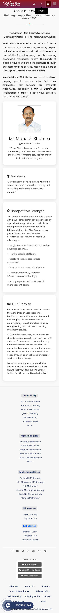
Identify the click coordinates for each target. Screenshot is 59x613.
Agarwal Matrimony (30, 401)
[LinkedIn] (28, 551)
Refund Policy (14, 596)
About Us (30, 586)
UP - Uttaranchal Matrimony (30, 482)
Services (47, 596)
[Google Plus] (39, 551)
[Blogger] (45, 551)
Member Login (30, 531)
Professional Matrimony (30, 457)
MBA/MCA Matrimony (30, 453)
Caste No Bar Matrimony (30, 494)
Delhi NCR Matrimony (30, 478)
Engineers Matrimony (30, 449)
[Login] (41, 4)
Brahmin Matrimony (30, 405)
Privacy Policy (43, 591)
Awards (46, 586)
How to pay (18, 601)
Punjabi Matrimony (30, 409)
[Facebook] (12, 551)
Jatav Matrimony (30, 413)
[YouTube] (17, 551)
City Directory (30, 518)
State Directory (30, 514)
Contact (42, 601)
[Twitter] (22, 551)
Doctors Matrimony (30, 445)
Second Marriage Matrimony (30, 490)
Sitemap (13, 586)
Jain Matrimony (30, 417)
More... (30, 425)
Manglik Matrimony (30, 498)
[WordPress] (33, 551)
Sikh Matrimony (30, 421)
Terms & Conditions (19, 591)
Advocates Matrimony (30, 441)
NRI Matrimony (30, 486)
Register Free (30, 535)
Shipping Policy (32, 596)
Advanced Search (30, 539)
